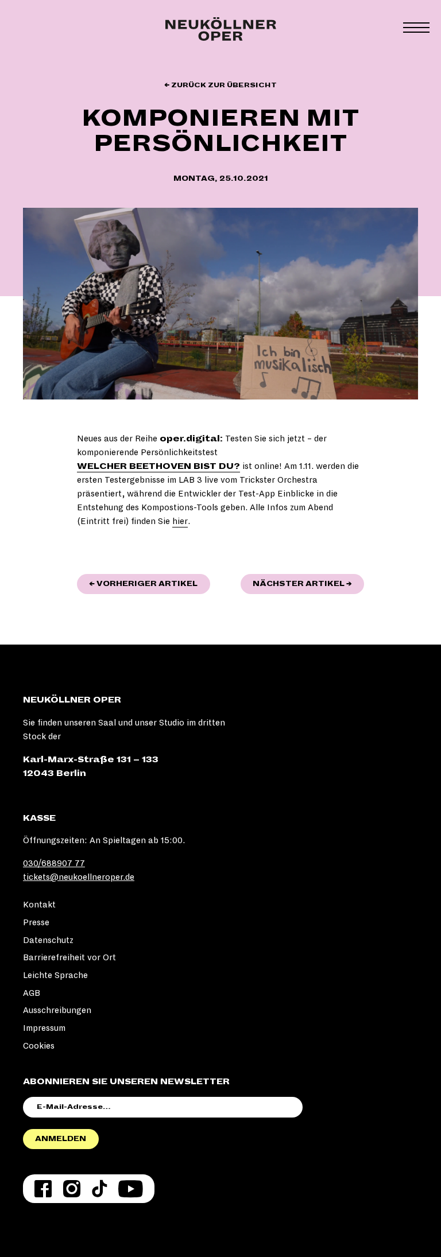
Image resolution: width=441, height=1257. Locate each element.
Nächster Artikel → (308, 583)
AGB (31, 993)
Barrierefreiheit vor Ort (69, 957)
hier (180, 521)
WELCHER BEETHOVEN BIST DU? (158, 466)
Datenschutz (48, 940)
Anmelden (60, 1139)
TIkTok (99, 1188)
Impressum (44, 1028)
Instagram (71, 1188)
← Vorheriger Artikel (149, 583)
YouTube (130, 1188)
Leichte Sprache (55, 975)
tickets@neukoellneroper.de (78, 877)
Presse (36, 922)
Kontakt (39, 904)
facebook (43, 1188)
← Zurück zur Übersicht (220, 85)
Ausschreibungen (57, 1010)
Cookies (39, 1045)
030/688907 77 (54, 863)
